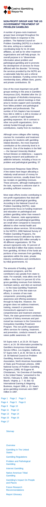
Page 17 (5, 421)
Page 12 (15, 410)
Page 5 (13, 402)
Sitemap (10, 431)
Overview (10, 445)
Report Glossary (14, 494)
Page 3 (22, 398)
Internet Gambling (14, 468)
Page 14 (15, 414)
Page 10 (14, 406)
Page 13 (5, 414)
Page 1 (4, 398)
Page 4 (4, 402)
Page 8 (22, 402)
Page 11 (5, 410)
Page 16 (15, 417)
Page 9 (4, 406)
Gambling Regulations (16, 457)
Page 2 (13, 398)
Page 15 (5, 417)
